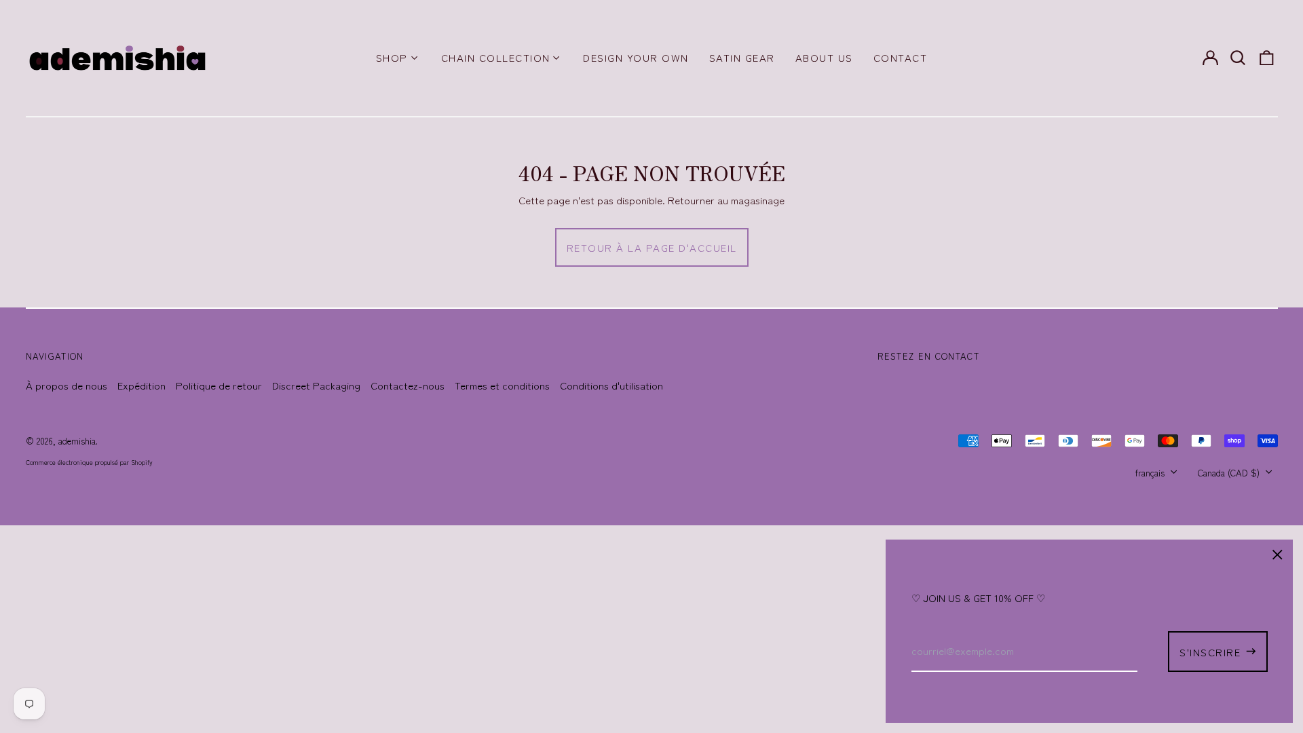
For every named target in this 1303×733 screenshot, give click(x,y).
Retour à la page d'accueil (652, 247)
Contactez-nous (408, 385)
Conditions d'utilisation (611, 385)
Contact (900, 57)
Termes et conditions (502, 385)
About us (824, 57)
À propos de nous (66, 385)
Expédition (141, 385)
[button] (1238, 57)
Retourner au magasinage (726, 200)
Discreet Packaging (316, 385)
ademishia (77, 440)
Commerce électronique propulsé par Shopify (89, 462)
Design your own (636, 57)
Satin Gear (742, 57)
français (1151, 472)
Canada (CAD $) (1230, 472)
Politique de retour (219, 385)
